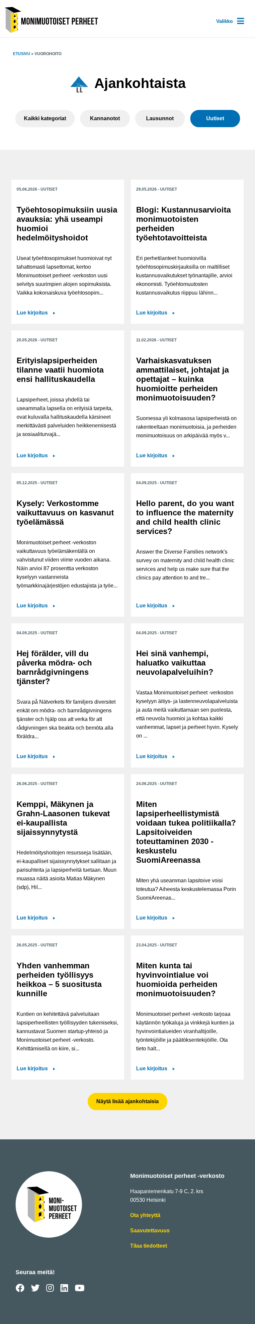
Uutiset (215, 118)
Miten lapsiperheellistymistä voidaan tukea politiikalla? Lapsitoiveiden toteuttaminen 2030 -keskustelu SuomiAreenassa (186, 832)
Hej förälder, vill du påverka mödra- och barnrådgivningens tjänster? (54, 667)
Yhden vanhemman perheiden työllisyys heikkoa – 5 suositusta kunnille (59, 979)
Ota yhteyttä (145, 1216)
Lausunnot (160, 118)
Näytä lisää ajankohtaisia (127, 1101)
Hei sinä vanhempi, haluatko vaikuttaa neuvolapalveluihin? (174, 662)
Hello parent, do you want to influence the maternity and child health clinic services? (185, 517)
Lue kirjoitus (36, 313)
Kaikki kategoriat (45, 118)
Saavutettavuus (150, 1231)
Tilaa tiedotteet (148, 1246)
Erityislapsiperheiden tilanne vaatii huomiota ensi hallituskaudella (60, 370)
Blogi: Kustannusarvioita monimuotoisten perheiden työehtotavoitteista (183, 223)
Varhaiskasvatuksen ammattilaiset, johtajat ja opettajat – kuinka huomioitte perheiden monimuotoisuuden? (182, 379)
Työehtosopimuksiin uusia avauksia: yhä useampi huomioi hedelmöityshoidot (67, 223)
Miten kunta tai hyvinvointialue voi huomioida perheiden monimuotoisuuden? (176, 979)
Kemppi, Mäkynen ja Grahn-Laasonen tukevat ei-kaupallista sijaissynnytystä (63, 818)
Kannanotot (105, 118)
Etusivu (21, 53)
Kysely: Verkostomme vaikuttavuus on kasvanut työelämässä (65, 512)
